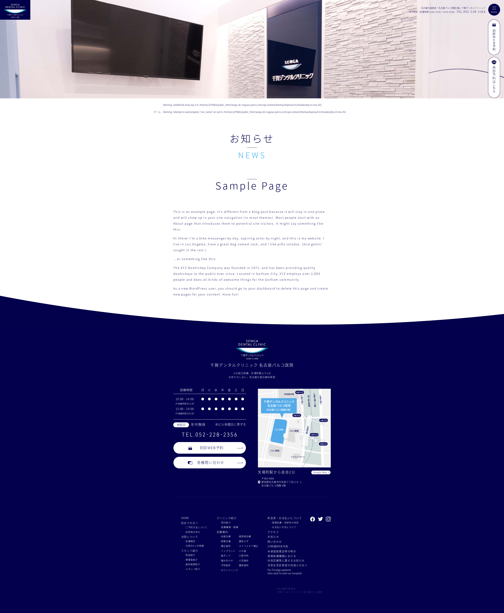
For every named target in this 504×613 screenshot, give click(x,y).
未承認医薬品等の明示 (282, 551)
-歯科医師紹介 (192, 564)
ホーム (157, 112)
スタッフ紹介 (189, 550)
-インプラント (228, 550)
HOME (185, 518)
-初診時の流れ (192, 532)
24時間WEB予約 (278, 546)
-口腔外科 (243, 555)
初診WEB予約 (212, 447)
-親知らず (243, 541)
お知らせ (273, 536)
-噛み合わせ (226, 560)
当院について (189, 536)
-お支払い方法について (283, 527)
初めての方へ (189, 523)
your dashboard (261, 288)
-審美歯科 (243, 565)
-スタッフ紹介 (192, 569)
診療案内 (222, 532)
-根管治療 (225, 541)
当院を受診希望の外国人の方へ (288, 565)
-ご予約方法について (196, 527)
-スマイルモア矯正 (248, 545)
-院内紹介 (225, 522)
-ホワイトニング (229, 570)
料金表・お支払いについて (285, 518)
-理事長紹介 (191, 559)
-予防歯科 (225, 565)
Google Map (320, 472)
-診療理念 (190, 541)
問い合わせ (275, 541)
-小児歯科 (243, 560)
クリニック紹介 (227, 518)
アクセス (273, 532)
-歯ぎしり (225, 555)
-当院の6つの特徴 (194, 545)
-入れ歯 (242, 550)
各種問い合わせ (210, 462)
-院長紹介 (190, 555)
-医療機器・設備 (229, 527)
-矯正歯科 (225, 545)
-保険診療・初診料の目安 (285, 522)
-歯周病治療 (244, 536)
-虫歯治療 (225, 536)
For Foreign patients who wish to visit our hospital (285, 571)
